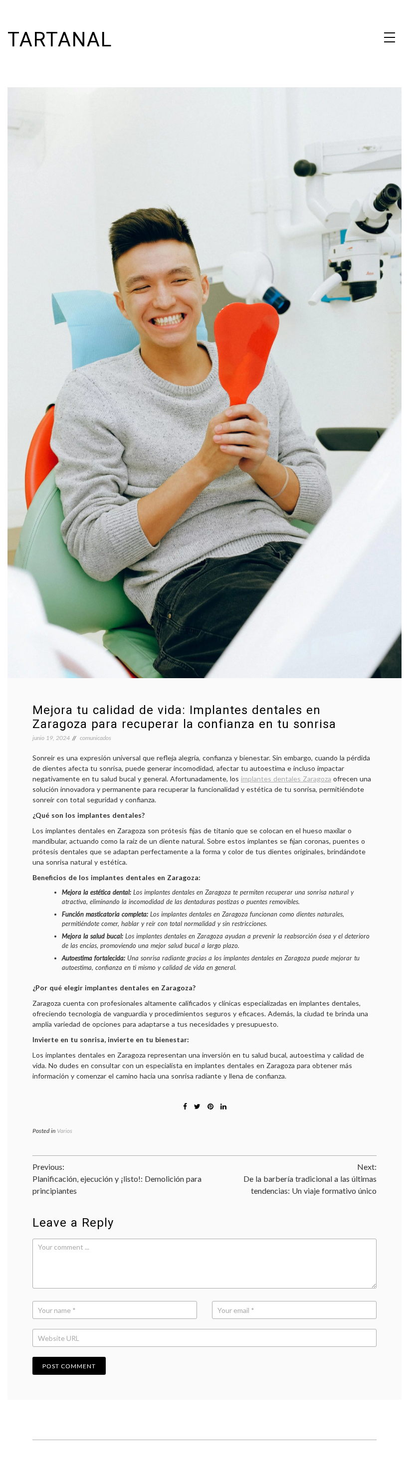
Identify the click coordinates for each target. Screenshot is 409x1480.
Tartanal (60, 39)
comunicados (95, 737)
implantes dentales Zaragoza (286, 778)
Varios (64, 1130)
